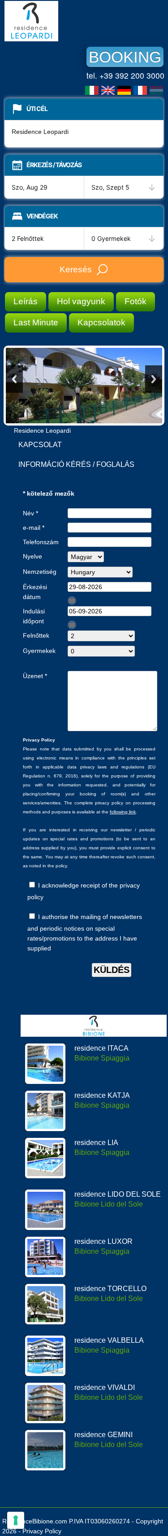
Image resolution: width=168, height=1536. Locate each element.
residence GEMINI (103, 1434)
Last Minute (35, 322)
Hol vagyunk (81, 301)
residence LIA (96, 1142)
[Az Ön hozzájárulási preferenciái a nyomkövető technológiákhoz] (15, 1520)
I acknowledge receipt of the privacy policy (83, 891)
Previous (14, 379)
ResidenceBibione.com (34, 1521)
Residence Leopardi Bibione (71, 21)
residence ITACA (101, 1048)
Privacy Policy (41, 1531)
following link (123, 811)
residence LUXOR (103, 1241)
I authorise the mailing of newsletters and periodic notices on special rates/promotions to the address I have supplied (84, 932)
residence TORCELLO (110, 1288)
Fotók (135, 301)
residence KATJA (102, 1095)
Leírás (25, 301)
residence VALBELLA (109, 1340)
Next (153, 379)
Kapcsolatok (101, 322)
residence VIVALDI (104, 1387)
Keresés (76, 269)
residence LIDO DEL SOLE (117, 1194)
